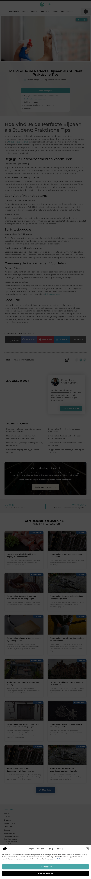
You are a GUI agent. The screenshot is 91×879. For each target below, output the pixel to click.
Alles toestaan (45, 867)
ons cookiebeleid (57, 859)
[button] (87, 849)
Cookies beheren (45, 873)
